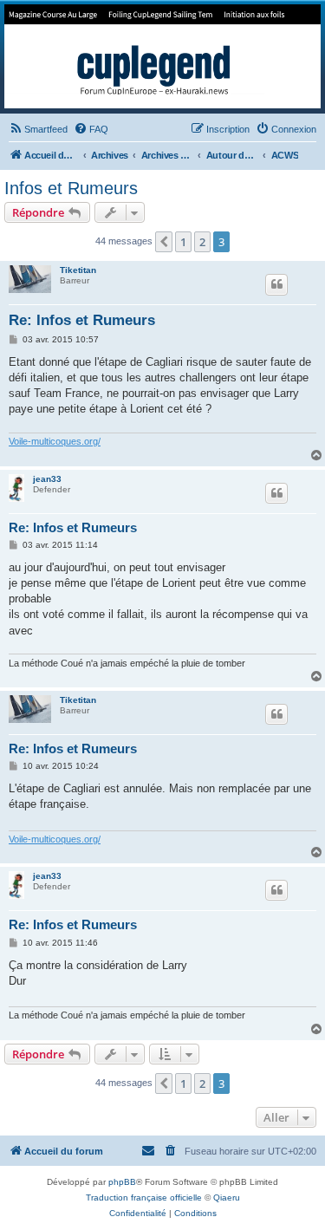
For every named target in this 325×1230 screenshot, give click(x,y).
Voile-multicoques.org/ (55, 441)
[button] (163, 241)
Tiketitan (78, 270)
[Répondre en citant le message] (276, 284)
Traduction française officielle (144, 1197)
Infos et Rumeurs (71, 188)
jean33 (47, 479)
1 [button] (183, 242)
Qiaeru (226, 1197)
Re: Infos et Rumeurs (82, 320)
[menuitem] (38, 129)
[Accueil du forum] (162, 56)
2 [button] (202, 242)
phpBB (122, 1182)
